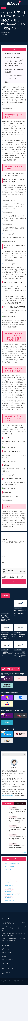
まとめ (7, 82)
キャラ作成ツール (9, 885)
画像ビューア (8, 869)
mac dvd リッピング (9, 888)
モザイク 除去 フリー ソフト (11, 876)
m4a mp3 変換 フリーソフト (11, 900)
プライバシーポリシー (7, 959)
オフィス (3, 7)
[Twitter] (7, 972)
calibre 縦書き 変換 (9, 894)
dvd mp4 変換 (8, 879)
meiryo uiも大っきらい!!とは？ (13, 53)
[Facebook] (3, 972)
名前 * (3, 562)
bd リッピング (17, 879)
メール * (4, 556)
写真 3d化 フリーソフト (10, 882)
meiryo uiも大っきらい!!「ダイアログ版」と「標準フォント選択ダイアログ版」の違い (13, 63)
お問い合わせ (5, 949)
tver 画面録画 (8, 891)
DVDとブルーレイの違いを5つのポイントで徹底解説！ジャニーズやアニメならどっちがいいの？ (14, 928)
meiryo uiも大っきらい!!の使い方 (14, 57)
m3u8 (18, 894)
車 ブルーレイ (8, 897)
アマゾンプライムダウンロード (12, 863)
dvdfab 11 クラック (9, 872)
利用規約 (4, 956)
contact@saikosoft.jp (7, 795)
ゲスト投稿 (5, 963)
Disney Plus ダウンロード (10, 866)
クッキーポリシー (6, 952)
